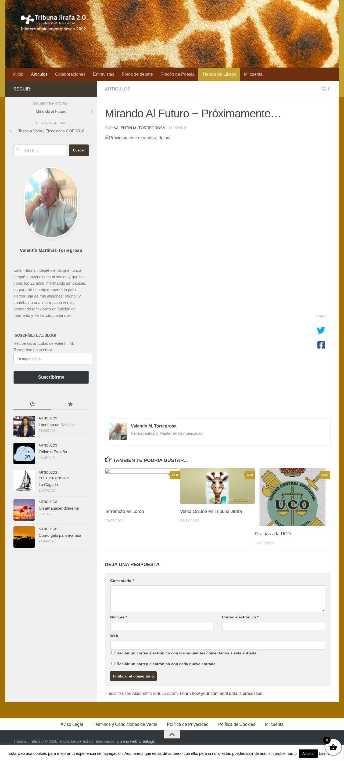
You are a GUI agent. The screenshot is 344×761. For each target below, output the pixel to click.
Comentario (122, 580)
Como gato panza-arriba (60, 535)
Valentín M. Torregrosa (139, 128)
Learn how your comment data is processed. (222, 693)
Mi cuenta (253, 74)
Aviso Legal (71, 724)
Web (114, 636)
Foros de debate (137, 74)
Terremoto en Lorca (124, 511)
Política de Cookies (236, 724)
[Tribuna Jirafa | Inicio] (53, 21)
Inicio (18, 74)
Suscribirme (51, 377)
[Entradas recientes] (32, 404)
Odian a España (53, 452)
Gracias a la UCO (273, 533)
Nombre (118, 617)
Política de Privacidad (188, 724)
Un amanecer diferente (59, 508)
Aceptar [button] (308, 754)
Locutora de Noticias (57, 424)
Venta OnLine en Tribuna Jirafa (211, 511)
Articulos (39, 74)
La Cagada (48, 484)
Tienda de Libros (219, 74)
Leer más (327, 753)
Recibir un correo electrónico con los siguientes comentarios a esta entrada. (187, 653)
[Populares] (70, 404)
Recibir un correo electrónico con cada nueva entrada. (167, 664)
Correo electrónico (240, 617)
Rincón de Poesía (177, 74)
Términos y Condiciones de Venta (125, 724)
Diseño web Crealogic (136, 741)
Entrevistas (103, 74)
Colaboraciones (70, 74)
